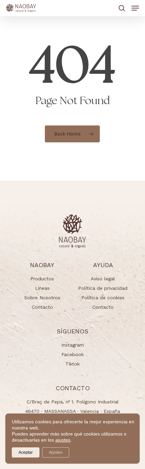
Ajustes (55, 452)
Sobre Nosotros (42, 297)
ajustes (62, 440)
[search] (121, 8)
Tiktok (72, 364)
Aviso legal (103, 278)
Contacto (42, 307)
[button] (135, 8)
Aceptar (26, 452)
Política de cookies (102, 297)
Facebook (72, 354)
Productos (42, 278)
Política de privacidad (102, 288)
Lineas (42, 288)
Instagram (72, 345)
